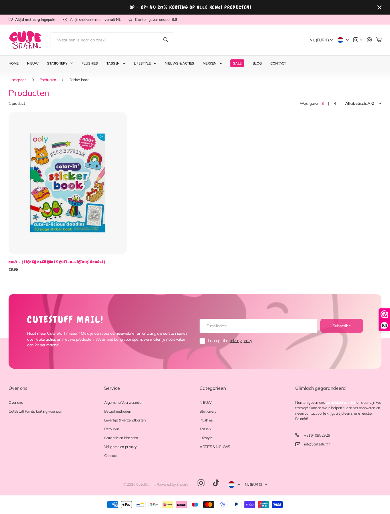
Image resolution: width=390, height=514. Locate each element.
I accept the (230, 340)
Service (112, 388)
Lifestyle (142, 63)
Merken (209, 63)
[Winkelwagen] (378, 40)
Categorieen (213, 388)
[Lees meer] (357, 40)
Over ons (18, 388)
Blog (257, 63)
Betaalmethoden (117, 411)
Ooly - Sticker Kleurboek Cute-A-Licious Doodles (57, 262)
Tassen (113, 63)
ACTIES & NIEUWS (215, 446)
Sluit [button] (379, 7)
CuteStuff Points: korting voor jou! (35, 411)
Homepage (18, 79)
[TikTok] (216, 483)
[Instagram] (201, 483)
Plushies (89, 63)
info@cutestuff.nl (317, 444)
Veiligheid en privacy (120, 446)
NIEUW (206, 402)
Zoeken (166, 40)
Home (14, 63)
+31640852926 (317, 435)
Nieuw (33, 63)
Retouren (111, 429)
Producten (48, 79)
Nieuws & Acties (179, 63)
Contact (278, 63)
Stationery (57, 63)
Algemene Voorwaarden (124, 402)
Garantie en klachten (121, 437)
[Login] (369, 40)
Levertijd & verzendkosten (125, 420)
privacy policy (241, 340)
